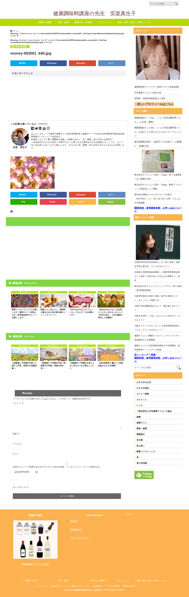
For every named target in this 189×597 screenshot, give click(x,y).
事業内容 (74, 521)
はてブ (111, 63)
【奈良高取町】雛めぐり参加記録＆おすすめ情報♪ (110, 364)
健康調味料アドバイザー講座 (35, 564)
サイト (16, 454)
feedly (111, 202)
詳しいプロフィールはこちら (155, 104)
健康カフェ (142, 422)
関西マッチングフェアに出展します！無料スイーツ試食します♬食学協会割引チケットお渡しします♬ (24, 313)
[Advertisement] (36, 98)
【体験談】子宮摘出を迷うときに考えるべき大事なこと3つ (81, 365)
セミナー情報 (143, 394)
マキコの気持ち (114, 586)
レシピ (140, 405)
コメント (18, 403)
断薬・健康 (142, 428)
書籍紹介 (141, 434)
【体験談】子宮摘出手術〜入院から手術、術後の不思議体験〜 (24, 365)
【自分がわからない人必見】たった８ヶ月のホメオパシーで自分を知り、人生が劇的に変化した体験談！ (110, 313)
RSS (82, 202)
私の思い (141, 445)
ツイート (129, 514)
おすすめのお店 (144, 382)
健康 (139, 417)
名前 (16, 434)
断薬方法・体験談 (83, 22)
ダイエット (142, 399)
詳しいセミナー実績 (145, 355)
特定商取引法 (76, 529)
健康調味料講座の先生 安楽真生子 (94, 13)
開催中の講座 (45, 22)
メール (17, 444)
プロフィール (104, 22)
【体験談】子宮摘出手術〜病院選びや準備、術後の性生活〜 (53, 365)
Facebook (52, 63)
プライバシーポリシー (80, 538)
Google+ (82, 63)
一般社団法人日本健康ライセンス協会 (154, 411)
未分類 (140, 440)
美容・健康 (63, 22)
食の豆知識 (142, 463)
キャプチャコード (21, 487)
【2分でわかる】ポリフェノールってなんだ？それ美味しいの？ (81, 312)
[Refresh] (36, 472)
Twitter (23, 63)
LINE (23, 202)
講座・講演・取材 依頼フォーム (134, 22)
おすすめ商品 (143, 388)
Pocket (53, 202)
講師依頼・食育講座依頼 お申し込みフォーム (158, 209)
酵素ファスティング (146, 451)
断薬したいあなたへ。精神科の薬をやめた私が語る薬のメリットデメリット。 (53, 312)
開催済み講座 (128, 586)
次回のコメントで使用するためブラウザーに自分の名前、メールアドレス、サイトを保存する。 (57, 467)
